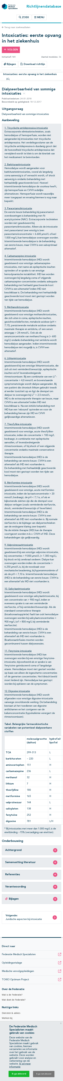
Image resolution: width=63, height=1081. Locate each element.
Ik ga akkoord (19, 1074)
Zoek (25, 17)
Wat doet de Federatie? (14, 999)
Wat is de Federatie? (12, 994)
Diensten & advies (11, 1013)
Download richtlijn (34, 64)
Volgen (12, 50)
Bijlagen (11, 64)
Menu (40, 17)
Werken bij (7, 1018)
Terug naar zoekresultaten (17, 27)
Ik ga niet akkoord (43, 1074)
